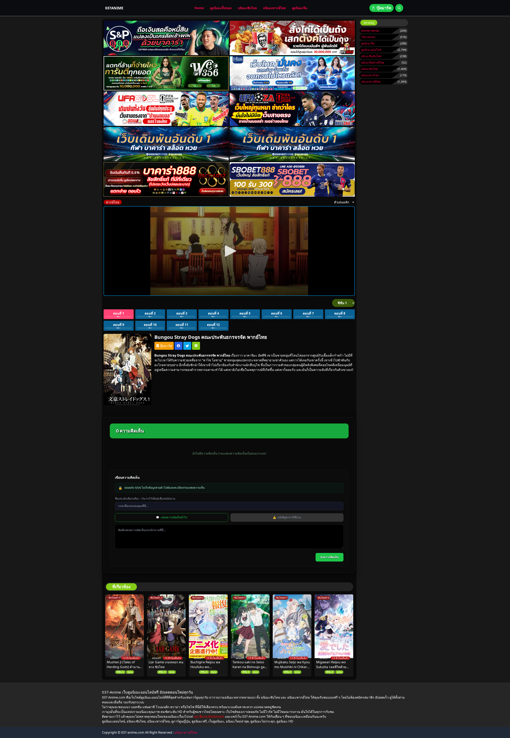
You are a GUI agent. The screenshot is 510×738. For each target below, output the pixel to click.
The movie (368, 37)
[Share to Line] (196, 346)
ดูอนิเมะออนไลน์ (371, 50)
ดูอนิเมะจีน (299, 8)
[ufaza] (292, 108)
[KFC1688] (292, 38)
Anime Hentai (370, 30)
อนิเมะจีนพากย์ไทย (372, 62)
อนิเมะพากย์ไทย (274, 8)
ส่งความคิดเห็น (329, 557)
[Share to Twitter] (187, 346)
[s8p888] (166, 38)
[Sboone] (166, 144)
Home (199, 8)
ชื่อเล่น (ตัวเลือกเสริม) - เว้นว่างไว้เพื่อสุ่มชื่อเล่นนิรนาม (145, 498)
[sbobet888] (292, 179)
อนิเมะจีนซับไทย (371, 56)
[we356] (166, 73)
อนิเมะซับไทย (247, 8)
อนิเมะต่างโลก (370, 75)
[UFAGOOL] (166, 108)
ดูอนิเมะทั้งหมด (220, 8)
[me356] (292, 73)
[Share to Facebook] (178, 346)
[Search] (399, 8)
